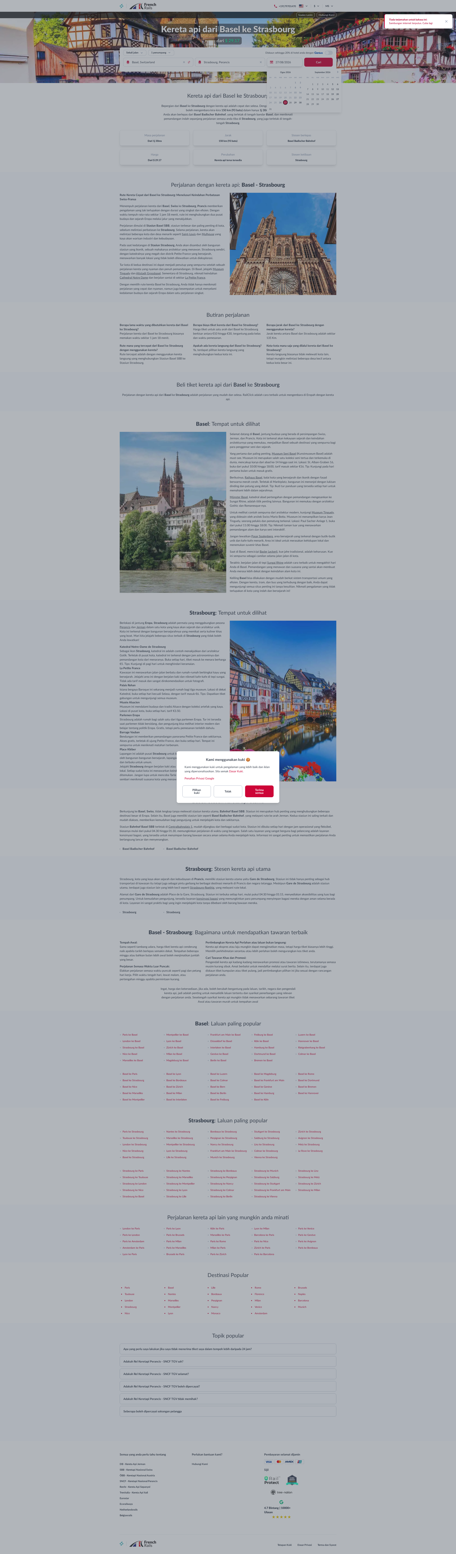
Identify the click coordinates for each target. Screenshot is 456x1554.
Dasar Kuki (236, 771)
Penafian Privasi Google (199, 778)
